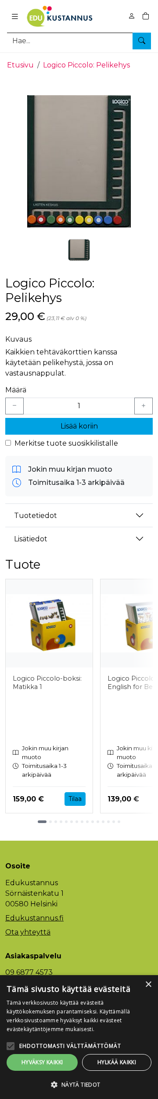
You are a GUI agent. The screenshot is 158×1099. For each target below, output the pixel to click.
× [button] (148, 984)
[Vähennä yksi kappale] (14, 406)
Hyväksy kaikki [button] (42, 1062)
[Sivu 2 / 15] (50, 821)
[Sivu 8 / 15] (82, 821)
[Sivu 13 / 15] (108, 821)
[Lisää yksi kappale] (143, 406)
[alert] (79, 1037)
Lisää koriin (79, 426)
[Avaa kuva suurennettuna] (79, 161)
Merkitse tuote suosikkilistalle (66, 443)
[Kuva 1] (79, 250)
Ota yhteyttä (27, 932)
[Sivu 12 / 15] (103, 821)
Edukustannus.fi (34, 918)
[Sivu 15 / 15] (119, 821)
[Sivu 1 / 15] (42, 821)
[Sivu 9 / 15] (87, 821)
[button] (79, 1084)
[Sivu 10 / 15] (92, 821)
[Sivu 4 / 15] (61, 821)
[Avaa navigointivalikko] (15, 16)
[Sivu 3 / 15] (55, 821)
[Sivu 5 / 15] (66, 821)
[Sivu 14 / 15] (113, 821)
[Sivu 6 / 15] (71, 821)
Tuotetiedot (35, 515)
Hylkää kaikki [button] (116, 1062)
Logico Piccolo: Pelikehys (86, 65)
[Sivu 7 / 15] (76, 821)
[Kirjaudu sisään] (131, 16)
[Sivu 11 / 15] (98, 821)
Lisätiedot (30, 539)
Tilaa (75, 799)
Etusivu (20, 65)
